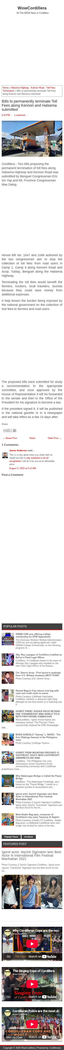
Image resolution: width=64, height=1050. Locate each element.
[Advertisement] (32, 49)
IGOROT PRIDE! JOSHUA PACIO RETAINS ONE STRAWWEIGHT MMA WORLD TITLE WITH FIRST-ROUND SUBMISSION (38, 714)
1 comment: (20, 115)
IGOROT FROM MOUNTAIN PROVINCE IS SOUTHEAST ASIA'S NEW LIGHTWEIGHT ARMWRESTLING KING (37, 755)
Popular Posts (11, 837)
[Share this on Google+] (12, 424)
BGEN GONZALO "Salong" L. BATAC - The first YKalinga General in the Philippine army (38, 737)
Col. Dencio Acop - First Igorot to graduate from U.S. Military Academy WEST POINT (38, 674)
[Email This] (5, 430)
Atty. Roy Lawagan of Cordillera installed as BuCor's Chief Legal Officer (39, 656)
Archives (28, 837)
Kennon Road (37, 87)
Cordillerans (55, 1048)
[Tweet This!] (11, 424)
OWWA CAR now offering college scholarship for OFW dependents (33, 635)
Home (6, 87)
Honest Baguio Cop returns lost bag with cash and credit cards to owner (37, 692)
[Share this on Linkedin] (16, 424)
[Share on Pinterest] (14, 424)
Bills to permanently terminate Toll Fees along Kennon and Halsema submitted (29, 105)
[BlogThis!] (8, 430)
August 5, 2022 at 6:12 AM (22, 468)
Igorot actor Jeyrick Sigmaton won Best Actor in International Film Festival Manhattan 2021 (37, 797)
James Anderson (18, 450)
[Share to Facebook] (14, 430)
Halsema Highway (20, 87)
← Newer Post (10, 438)
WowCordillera (32, 8)
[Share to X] (11, 430)
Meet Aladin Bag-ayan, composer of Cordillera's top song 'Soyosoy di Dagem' (38, 816)
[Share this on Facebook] (9, 424)
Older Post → (54, 438)
